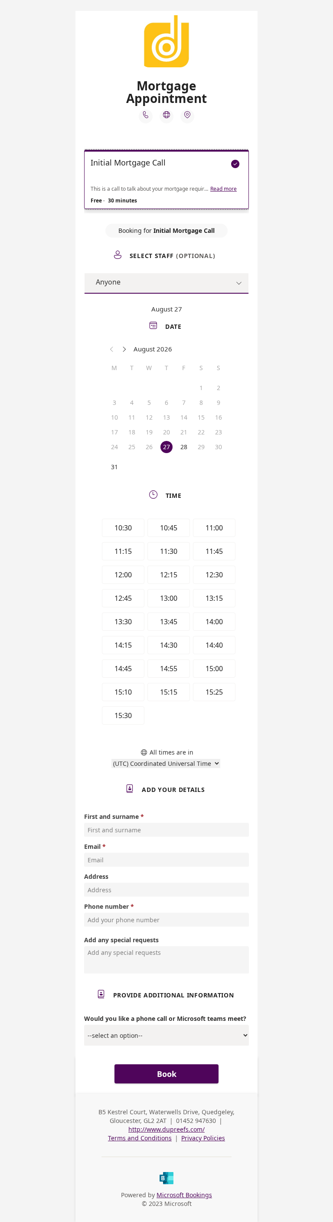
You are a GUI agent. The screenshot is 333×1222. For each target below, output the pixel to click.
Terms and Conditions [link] (140, 1138)
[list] (166, 181)
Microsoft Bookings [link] (184, 1195)
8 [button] (201, 402)
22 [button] (201, 432)
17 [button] (114, 432)
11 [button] (131, 417)
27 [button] (166, 447)
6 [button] (166, 402)
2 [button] (218, 388)
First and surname (111, 816)
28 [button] (183, 447)
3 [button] (114, 402)
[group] (166, 623)
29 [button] (201, 447)
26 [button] (149, 447)
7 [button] (184, 402)
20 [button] (166, 432)
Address (96, 876)
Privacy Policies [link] (203, 1138)
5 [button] (149, 402)
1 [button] (201, 388)
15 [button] (201, 417)
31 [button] (114, 467)
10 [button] (114, 417)
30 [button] (218, 447)
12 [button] (149, 417)
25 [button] (131, 447)
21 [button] (183, 432)
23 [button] (218, 432)
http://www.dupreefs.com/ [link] (166, 1129)
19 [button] (149, 432)
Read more (223, 189)
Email (92, 846)
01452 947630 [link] (196, 1120)
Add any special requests (121, 940)
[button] (112, 349)
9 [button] (218, 402)
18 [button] (131, 432)
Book (166, 1074)
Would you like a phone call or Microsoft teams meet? (165, 1018)
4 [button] (132, 402)
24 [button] (114, 447)
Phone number (106, 906)
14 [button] (183, 417)
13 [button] (166, 417)
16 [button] (218, 417)
